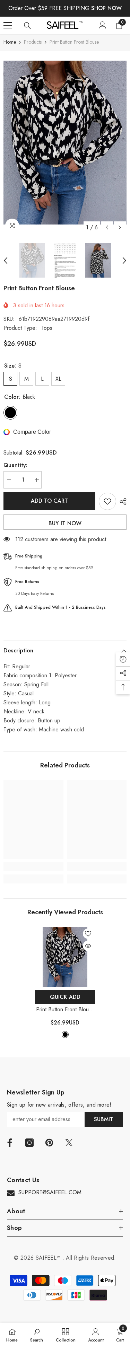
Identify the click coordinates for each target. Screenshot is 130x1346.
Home (9, 41)
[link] (33, 866)
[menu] (7, 25)
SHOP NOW (106, 8)
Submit (103, 1119)
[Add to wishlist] (107, 501)
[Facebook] (9, 1142)
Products (33, 41)
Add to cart (49, 501)
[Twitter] (69, 1142)
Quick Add (65, 997)
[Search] (27, 25)
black (65, 1034)
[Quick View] (88, 946)
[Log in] (102, 25)
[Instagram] (29, 1142)
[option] (65, 143)
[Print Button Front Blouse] (65, 957)
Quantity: (15, 465)
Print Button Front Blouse (65, 1009)
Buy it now (65, 523)
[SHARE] (121, 501)
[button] (107, 227)
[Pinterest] (49, 1142)
